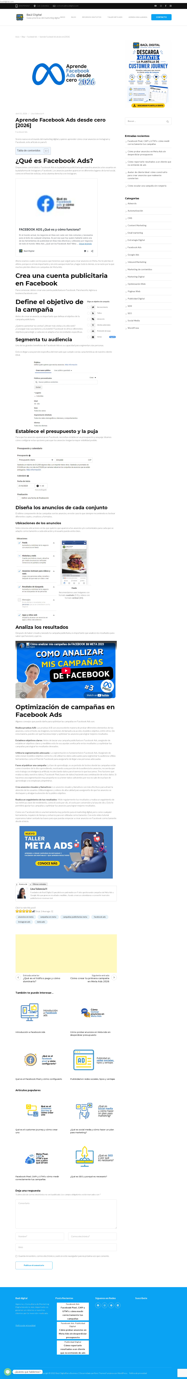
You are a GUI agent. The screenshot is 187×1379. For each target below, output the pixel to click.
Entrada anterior (41, 978)
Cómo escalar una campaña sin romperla (147, 186)
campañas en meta (48, 917)
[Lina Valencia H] (22, 889)
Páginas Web (134, 291)
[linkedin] (117, 1305)
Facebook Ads (21, 132)
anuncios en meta (25, 917)
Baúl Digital (34, 14)
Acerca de (23, 884)
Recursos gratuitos (91, 17)
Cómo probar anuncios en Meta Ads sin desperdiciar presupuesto (73, 1334)
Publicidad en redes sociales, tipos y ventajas (92, 1079)
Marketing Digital (136, 277)
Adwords (132, 203)
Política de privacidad (25, 1325)
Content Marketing (137, 225)
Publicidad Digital (136, 298)
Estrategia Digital (136, 240)
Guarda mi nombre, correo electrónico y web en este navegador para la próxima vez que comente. (63, 1256)
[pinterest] (111, 1305)
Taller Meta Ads (114, 17)
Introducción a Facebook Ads (30, 1032)
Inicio (62, 17)
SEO (130, 313)
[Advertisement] (66, 953)
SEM (130, 306)
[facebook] (98, 1305)
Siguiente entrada (89, 978)
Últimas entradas (39, 884)
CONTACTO (161, 17)
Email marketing (135, 233)
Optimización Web (137, 284)
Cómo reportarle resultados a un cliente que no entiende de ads (72, 1349)
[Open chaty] (7, 1372)
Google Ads (133, 255)
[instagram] (104, 1305)
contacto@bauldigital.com (67, 6)
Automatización (135, 211)
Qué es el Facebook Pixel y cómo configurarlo (38, 1079)
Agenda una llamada (138, 17)
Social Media (134, 320)
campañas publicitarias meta (75, 917)
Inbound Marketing (137, 262)
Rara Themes (100, 1373)
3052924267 (24, 6)
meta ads (41, 922)
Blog (73, 17)
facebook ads (100, 917)
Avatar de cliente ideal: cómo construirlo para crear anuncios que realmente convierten (147, 175)
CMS (130, 218)
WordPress (133, 328)
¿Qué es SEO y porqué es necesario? (88, 1176)
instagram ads (24, 922)
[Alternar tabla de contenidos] (45, 151)
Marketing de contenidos (140, 269)
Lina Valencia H (38, 888)
